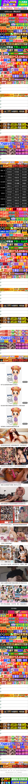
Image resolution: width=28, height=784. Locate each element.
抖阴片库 (3, 199)
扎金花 (17, 189)
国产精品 (9, 169)
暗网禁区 (9, 200)
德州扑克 (24, 186)
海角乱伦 (17, 200)
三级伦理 (9, 174)
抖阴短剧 (17, 206)
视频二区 (3, 176)
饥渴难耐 (17, 180)
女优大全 (17, 194)
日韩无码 (24, 206)
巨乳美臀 (24, 174)
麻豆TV (17, 191)
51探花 (24, 191)
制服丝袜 (17, 177)
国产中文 (9, 203)
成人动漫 (24, 171)
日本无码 (24, 169)
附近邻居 (9, 180)
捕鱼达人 (9, 186)
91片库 (9, 194)
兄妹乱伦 (17, 203)
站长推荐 (3, 181)
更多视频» (14, 608)
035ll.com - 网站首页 (13, 11)
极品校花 (9, 206)
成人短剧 (24, 203)
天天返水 (24, 189)
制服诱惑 (24, 200)
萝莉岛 (24, 194)
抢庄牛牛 (17, 186)
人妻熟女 (9, 177)
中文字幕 (17, 174)
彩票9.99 (9, 189)
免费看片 (3, 204)
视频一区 (3, 170)
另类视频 (24, 177)
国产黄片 (9, 197)
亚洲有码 (9, 171)
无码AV (3, 193)
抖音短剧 (9, 191)
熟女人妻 (17, 197)
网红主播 (17, 169)
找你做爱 (24, 180)
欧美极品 (17, 171)
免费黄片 (24, 197)
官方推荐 (3, 187)
